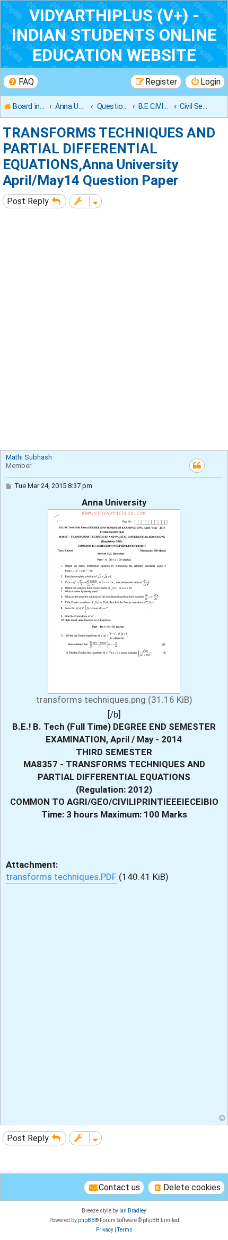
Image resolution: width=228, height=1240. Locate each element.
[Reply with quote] (197, 465)
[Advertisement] (114, 330)
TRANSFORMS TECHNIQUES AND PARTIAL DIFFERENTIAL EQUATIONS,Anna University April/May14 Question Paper (109, 156)
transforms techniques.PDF (61, 876)
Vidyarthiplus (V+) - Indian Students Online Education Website (114, 35)
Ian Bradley (132, 1211)
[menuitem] (20, 82)
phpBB (86, 1220)
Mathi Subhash (29, 457)
